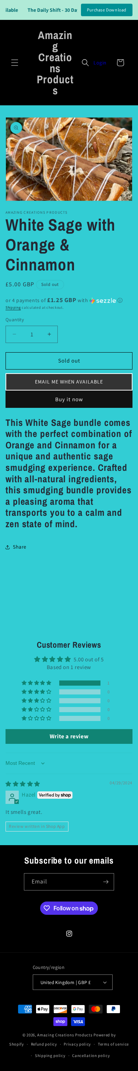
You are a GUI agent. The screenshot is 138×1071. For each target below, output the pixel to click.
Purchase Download (107, 10)
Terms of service (113, 1044)
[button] (15, 63)
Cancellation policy (91, 1055)
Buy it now (69, 399)
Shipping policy (50, 1055)
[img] (23, 783)
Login (100, 62)
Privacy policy (77, 1044)
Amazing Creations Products (65, 1034)
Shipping (13, 307)
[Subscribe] (106, 881)
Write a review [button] (69, 736)
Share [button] (19, 546)
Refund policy (44, 1044)
